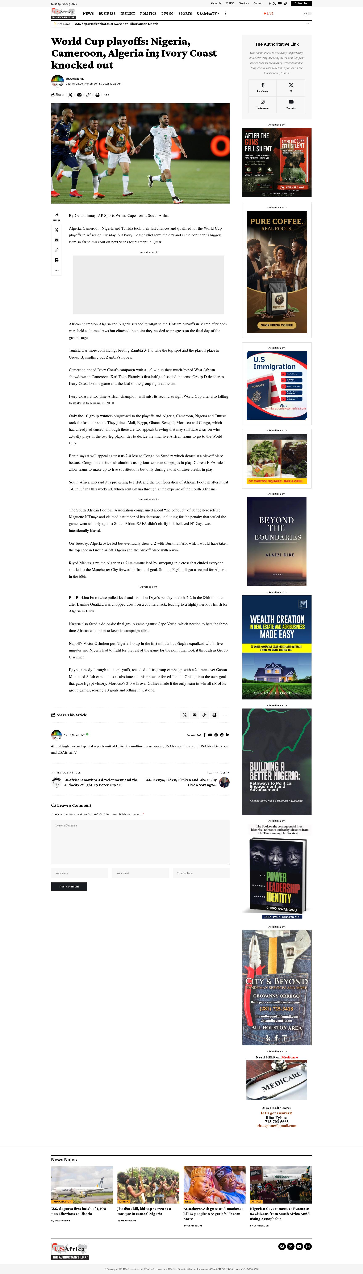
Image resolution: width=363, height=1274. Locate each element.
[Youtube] (291, 104)
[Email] (79, 95)
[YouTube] (280, 3)
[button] (226, 13)
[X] (274, 3)
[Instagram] (285, 3)
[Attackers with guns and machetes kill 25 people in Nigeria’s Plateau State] (215, 1185)
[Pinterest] (222, 771)
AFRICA (124, 1201)
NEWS (189, 1201)
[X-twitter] (291, 1246)
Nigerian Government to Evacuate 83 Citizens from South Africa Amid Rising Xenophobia (280, 1213)
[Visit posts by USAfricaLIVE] (56, 771)
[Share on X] (70, 95)
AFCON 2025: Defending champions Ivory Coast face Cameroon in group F (92, 707)
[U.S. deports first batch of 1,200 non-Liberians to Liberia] (82, 1185)
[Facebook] (270, 3)
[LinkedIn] (228, 771)
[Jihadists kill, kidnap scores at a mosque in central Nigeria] (148, 1185)
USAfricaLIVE (75, 78)
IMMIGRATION (62, 1201)
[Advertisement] (148, 285)
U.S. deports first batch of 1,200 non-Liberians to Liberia (116, 23)
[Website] (199, 771)
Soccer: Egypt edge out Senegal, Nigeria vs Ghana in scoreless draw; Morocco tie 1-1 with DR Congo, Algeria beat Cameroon (195, 711)
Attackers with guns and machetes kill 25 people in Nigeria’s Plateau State (213, 1213)
